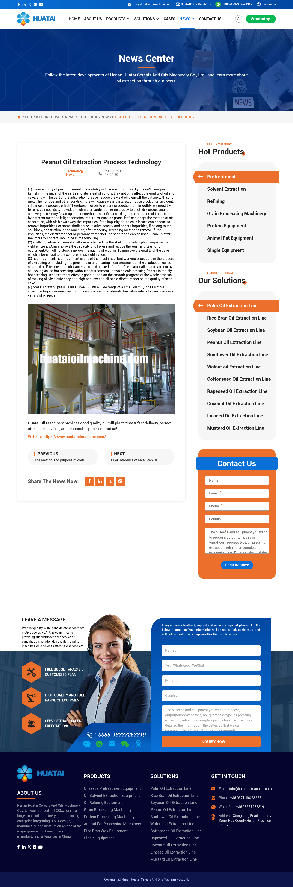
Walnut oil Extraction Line (234, 367)
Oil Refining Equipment (103, 802)
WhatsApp (260, 18)
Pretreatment (221, 177)
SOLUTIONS (144, 19)
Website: (67, 436)
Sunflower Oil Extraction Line (237, 354)
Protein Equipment (226, 225)
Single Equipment (225, 250)
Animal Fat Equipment (230, 238)
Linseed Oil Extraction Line (235, 415)
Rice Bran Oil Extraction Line (237, 318)
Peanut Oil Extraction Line (234, 342)
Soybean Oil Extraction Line (236, 330)
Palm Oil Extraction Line (232, 305)
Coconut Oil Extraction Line (235, 403)
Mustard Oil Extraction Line (235, 428)
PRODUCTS (115, 19)
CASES (169, 19)
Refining (216, 201)
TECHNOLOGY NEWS (95, 117)
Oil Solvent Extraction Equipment (112, 795)
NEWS (185, 19)
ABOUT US (93, 19)
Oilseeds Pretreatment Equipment (112, 788)
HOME (74, 19)
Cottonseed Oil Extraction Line (239, 379)
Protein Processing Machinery (109, 816)
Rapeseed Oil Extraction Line (237, 391)
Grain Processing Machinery (236, 213)
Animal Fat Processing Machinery (112, 824)
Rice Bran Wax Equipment (106, 831)
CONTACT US (210, 19)
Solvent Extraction (226, 189)
